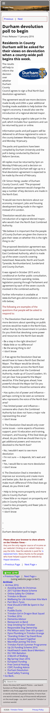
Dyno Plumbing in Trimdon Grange (26, 633)
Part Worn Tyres (16, 602)
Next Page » (31, 564)
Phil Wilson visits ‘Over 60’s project (25, 630)
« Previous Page (11, 564)
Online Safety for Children (21, 593)
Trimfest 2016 (15, 616)
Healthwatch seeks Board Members (26, 650)
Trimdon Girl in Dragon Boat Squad (26, 613)
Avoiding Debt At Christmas (22, 587)
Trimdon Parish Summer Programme (27, 644)
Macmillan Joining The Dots (22, 641)
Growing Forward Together (22, 638)
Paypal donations (11, 559)
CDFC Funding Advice (18, 667)
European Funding (17, 661)
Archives (7, 582)
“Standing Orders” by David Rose (25, 636)
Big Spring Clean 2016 (19, 658)
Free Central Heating (18, 664)
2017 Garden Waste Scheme (22, 590)
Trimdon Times (17, 709)
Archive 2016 (12, 585)
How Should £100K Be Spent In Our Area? (26, 606)
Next (20, 18)
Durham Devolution (18, 670)
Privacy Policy (38, 709)
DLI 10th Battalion (17, 653)
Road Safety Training (18, 673)
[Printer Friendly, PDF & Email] (11, 573)
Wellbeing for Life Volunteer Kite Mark (27, 599)
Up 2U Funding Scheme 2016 (23, 647)
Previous (8, 18)
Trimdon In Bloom (17, 596)
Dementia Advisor (17, 619)
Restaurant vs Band (18, 621)
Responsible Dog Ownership (22, 627)
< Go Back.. (8, 675)
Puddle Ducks (15, 610)
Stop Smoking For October (21, 624)
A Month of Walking (18, 655)
